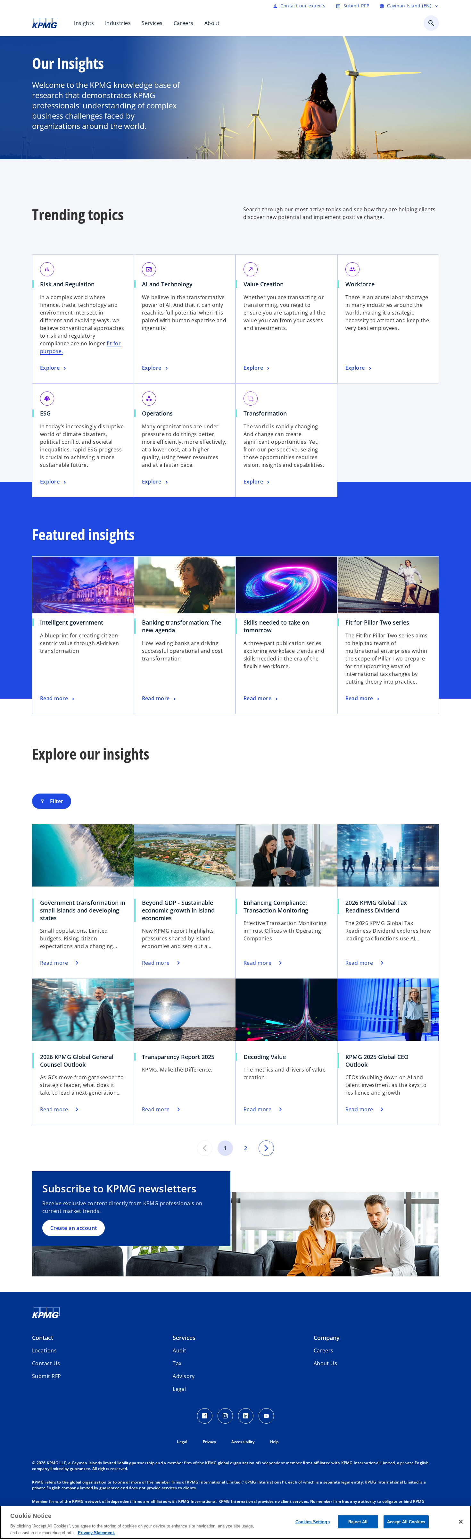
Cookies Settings (312, 1521)
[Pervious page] (204, 1148)
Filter (51, 801)
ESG (47, 413)
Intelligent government (74, 622)
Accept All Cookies (406, 1521)
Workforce (362, 284)
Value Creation (266, 284)
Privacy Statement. (96, 1532)
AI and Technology (169, 284)
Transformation (267, 413)
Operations (159, 413)
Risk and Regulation (69, 284)
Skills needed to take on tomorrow (276, 626)
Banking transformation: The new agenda (181, 626)
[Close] (461, 1522)
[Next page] (266, 1148)
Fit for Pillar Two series (379, 622)
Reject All (358, 1521)
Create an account (73, 1228)
